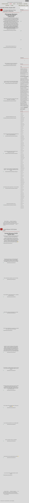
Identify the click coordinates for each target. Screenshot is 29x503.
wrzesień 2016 (22, 183)
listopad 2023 (22, 121)
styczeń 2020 (22, 142)
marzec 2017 (22, 176)
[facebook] (28, 0)
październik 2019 (22, 145)
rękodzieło (22, 107)
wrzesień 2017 (22, 169)
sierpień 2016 (22, 184)
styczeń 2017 (22, 178)
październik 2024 (22, 117)
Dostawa (25, 3)
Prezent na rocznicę (23, 96)
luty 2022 (22, 129)
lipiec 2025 (22, 116)
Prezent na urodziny (23, 97)
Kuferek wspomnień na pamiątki (24, 79)
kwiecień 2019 (22, 150)
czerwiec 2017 (22, 172)
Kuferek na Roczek (22, 77)
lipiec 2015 (22, 199)
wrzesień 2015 (22, 197)
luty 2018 (22, 163)
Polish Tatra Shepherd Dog (6, 492)
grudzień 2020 (22, 136)
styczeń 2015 (22, 205)
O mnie (12, 5)
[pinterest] (25, 0)
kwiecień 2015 (22, 203)
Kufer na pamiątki (22, 80)
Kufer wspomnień (24, 81)
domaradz (21, 71)
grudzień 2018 (22, 155)
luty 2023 (22, 122)
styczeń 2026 (22, 115)
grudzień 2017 (22, 165)
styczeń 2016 (22, 192)
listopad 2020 (22, 137)
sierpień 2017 (22, 170)
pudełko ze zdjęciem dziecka (24, 105)
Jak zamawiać (19, 3)
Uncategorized (14, 221)
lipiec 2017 (22, 171)
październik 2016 (22, 182)
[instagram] (26, 0)
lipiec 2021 (22, 131)
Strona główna (5, 3)
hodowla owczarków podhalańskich (10, 222)
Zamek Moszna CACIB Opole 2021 (10, 230)
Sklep (14, 3)
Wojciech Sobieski (6, 221)
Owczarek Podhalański (12, 223)
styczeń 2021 (22, 135)
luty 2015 (22, 204)
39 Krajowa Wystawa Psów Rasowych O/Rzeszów (9, 10)
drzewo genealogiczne (23, 74)
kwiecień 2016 (22, 189)
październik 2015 (22, 196)
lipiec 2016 (22, 185)
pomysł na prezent (24, 86)
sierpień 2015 (22, 198)
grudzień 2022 (22, 123)
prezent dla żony (26, 92)
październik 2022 (22, 124)
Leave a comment (6, 494)
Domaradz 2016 (25, 72)
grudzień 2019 (22, 143)
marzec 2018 (22, 162)
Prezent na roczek (26, 95)
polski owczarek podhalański (10, 224)
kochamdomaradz (24, 76)
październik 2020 (22, 138)
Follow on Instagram (25, 61)
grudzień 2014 (22, 206)
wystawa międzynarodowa (6, 493)
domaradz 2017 (23, 73)
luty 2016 (22, 191)
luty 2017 (22, 177)
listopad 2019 (22, 144)
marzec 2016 (22, 190)
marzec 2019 (22, 151)
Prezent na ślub (22, 100)
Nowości (7, 5)
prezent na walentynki (23, 98)
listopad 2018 (22, 156)
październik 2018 (22, 157)
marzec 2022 (22, 128)
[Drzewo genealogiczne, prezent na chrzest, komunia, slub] (14, 2)
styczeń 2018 (22, 164)
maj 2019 (22, 149)
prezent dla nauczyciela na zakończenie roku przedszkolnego (24, 91)
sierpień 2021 (22, 130)
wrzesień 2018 (22, 158)
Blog (11, 3)
